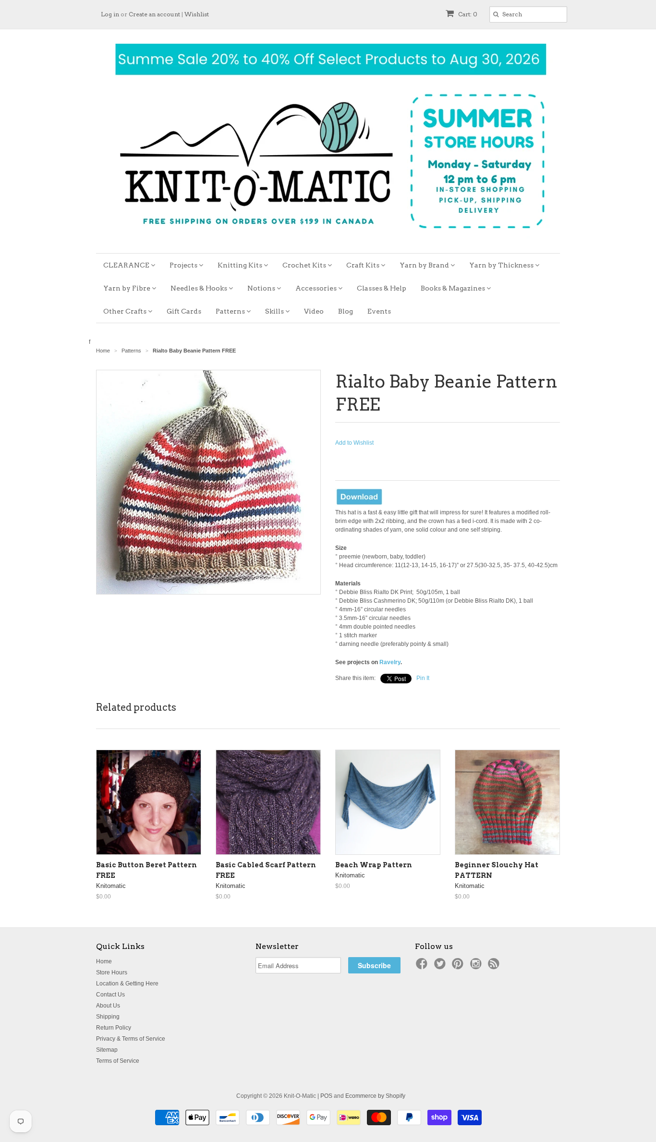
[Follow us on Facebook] (423, 966)
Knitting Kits (241, 265)
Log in (110, 14)
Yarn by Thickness (502, 265)
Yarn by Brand (425, 265)
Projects (184, 265)
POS (326, 1096)
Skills (275, 311)
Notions (262, 288)
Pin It (422, 678)
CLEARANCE (127, 265)
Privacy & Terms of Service (130, 1038)
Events (379, 311)
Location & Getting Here (127, 983)
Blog (345, 311)
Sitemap (107, 1049)
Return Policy (113, 1027)
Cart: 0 (467, 14)
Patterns (231, 311)
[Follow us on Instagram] (477, 966)
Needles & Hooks (199, 288)
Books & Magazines (453, 288)
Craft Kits (363, 265)
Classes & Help (381, 288)
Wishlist (196, 14)
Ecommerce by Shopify (375, 1096)
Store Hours (111, 972)
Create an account (154, 14)
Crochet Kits (305, 265)
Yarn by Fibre (127, 288)
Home (104, 961)
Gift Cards (184, 311)
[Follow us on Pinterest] (459, 966)
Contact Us (110, 994)
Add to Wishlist (354, 442)
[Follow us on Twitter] (441, 966)
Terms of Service (117, 1060)
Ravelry (390, 662)
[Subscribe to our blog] (495, 966)
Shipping (108, 1016)
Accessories (316, 288)
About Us (108, 1005)
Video (314, 311)
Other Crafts (125, 311)
